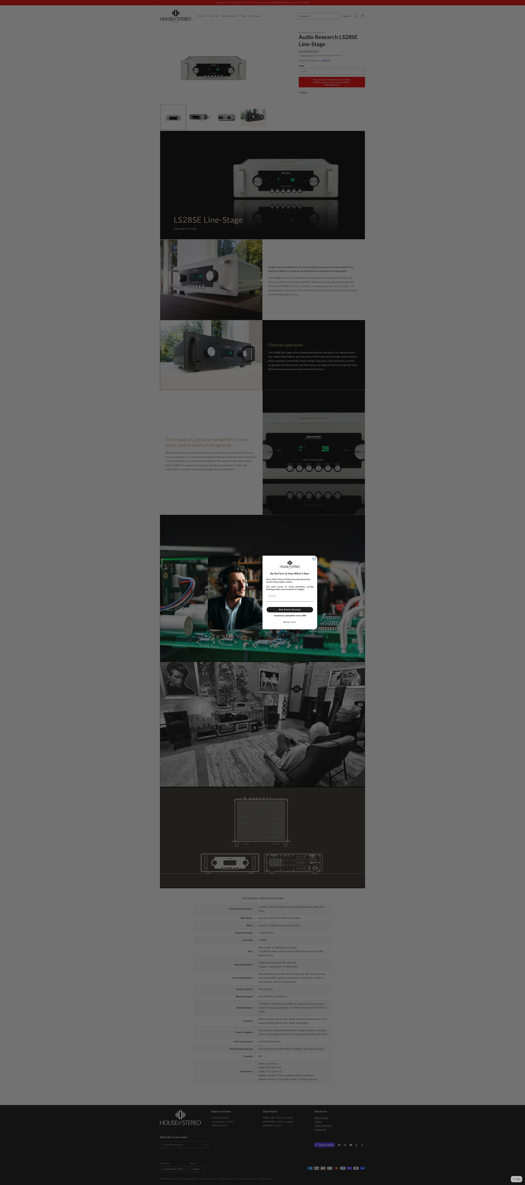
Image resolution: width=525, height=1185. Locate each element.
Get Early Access (290, 609)
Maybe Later (290, 622)
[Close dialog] (314, 558)
